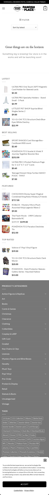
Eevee (12, 435)
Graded (5, 344)
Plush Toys (6, 369)
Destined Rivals (38, 431)
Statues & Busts (9, 394)
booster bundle (8, 427)
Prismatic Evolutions (27, 452)
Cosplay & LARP (9, 334)
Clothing (6, 323)
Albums (28, 418)
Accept (24, 484)
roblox (5, 456)
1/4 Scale (6, 418)
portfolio (35, 448)
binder (5, 423)
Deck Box (26, 431)
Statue (36, 456)
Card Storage (33, 427)
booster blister (24, 423)
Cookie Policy (18, 490)
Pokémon (20, 448)
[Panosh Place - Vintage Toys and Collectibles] (24, 8)
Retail (4, 389)
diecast (5, 435)
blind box (13, 423)
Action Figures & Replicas (13, 294)
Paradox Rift (34, 444)
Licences (6, 354)
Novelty (5, 364)
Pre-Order (6, 379)
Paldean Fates (22, 444)
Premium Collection (10, 452)
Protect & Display (10, 383)
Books (5, 304)
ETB (19, 435)
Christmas (6, 314)
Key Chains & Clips (10, 348)
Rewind (40, 452)
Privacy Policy (29, 490)
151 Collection (17, 418)
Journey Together (9, 439)
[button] (45, 460)
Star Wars (27, 456)
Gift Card (6, 339)
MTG (29, 439)
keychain (21, 439)
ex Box (25, 435)
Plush (13, 448)
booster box (36, 423)
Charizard (6, 431)
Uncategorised (8, 399)
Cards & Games (9, 309)
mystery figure (38, 439)
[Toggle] (45, 293)
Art (3, 298)
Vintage (5, 404)
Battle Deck (37, 418)
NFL (4, 444)
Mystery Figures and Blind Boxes (16, 358)
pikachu (5, 448)
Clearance (6, 319)
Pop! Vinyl (6, 374)
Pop (28, 448)
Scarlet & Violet (15, 456)
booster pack (21, 427)
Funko (32, 435)
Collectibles (7, 329)
